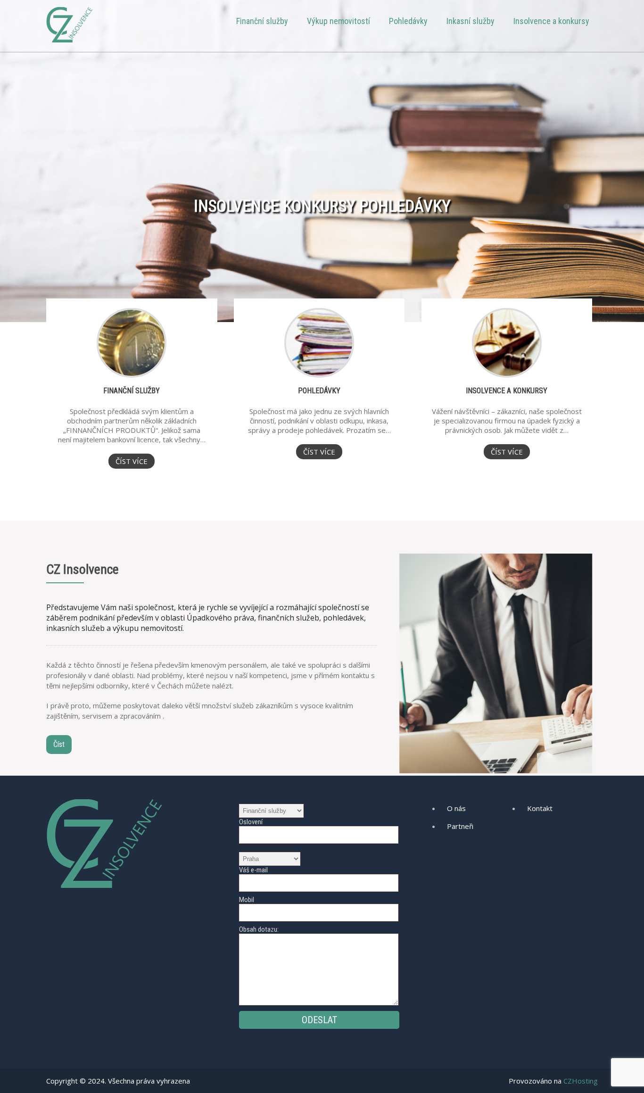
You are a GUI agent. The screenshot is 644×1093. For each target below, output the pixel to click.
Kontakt (540, 808)
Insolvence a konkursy (551, 21)
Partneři (460, 826)
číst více (132, 461)
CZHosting (580, 1080)
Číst (59, 744)
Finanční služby (262, 21)
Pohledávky (408, 21)
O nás (456, 808)
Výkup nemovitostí (338, 21)
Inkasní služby (470, 21)
